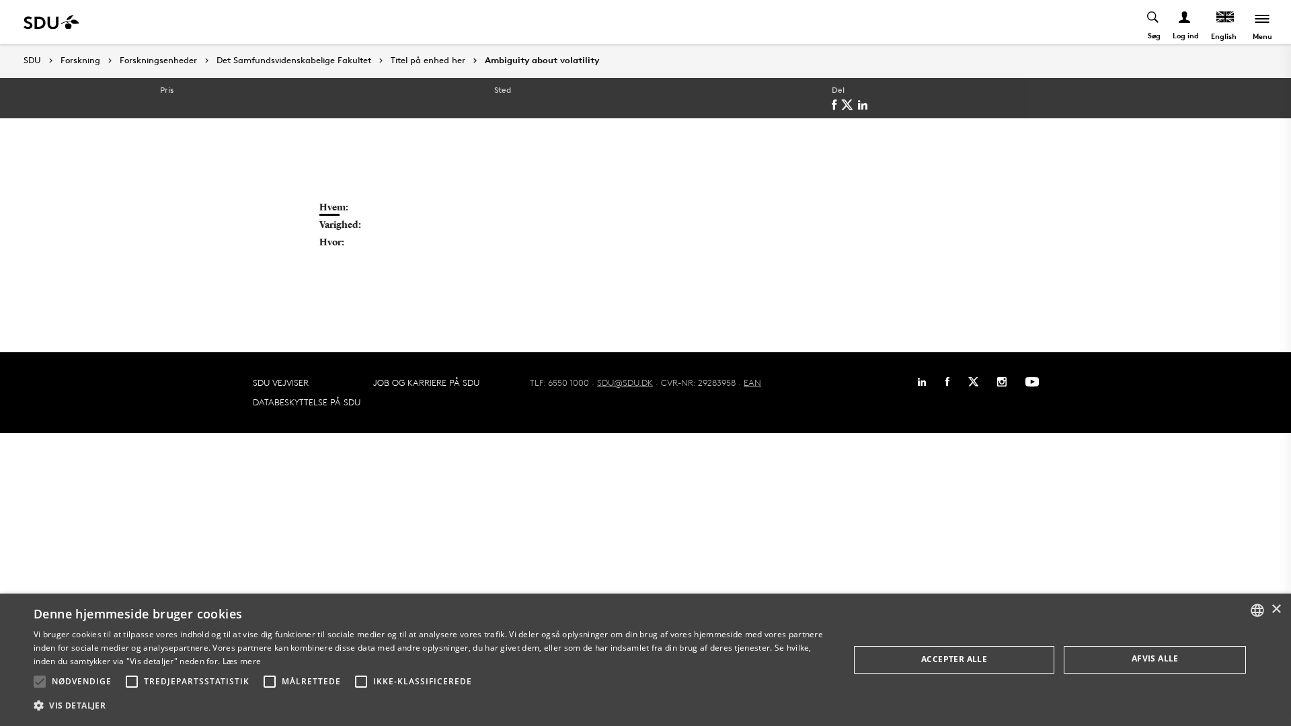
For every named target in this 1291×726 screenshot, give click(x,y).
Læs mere (242, 661)
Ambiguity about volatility (542, 60)
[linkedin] (865, 104)
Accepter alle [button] (954, 659)
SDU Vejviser (281, 382)
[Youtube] (1032, 382)
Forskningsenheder (158, 60)
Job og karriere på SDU (426, 382)
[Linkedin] (922, 382)
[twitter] (849, 104)
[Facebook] (947, 382)
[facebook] (836, 104)
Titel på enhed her (428, 60)
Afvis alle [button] (1155, 658)
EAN (752, 382)
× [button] (1276, 609)
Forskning (80, 60)
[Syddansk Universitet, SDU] (51, 22)
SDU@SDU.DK (625, 382)
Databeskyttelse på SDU (306, 402)
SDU (32, 60)
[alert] (645, 660)
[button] (39, 681)
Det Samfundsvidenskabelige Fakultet (294, 60)
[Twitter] (973, 382)
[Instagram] (1002, 382)
